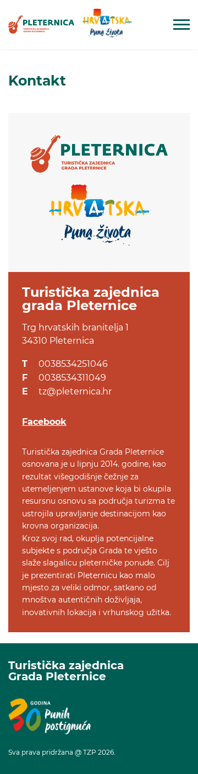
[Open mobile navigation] (181, 25)
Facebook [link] (44, 422)
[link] (41, 24)
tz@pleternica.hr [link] (75, 391)
